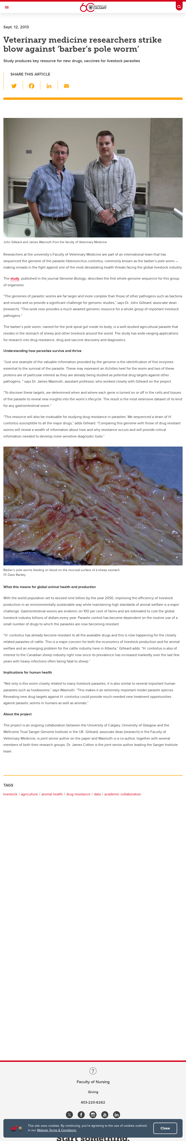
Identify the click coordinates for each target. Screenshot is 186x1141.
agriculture (29, 794)
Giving (93, 1092)
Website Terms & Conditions (56, 1130)
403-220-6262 (93, 1102)
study (14, 278)
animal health (52, 794)
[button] (16, 85)
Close (165, 1128)
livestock (10, 794)
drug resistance (78, 794)
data (97, 794)
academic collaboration (122, 794)
